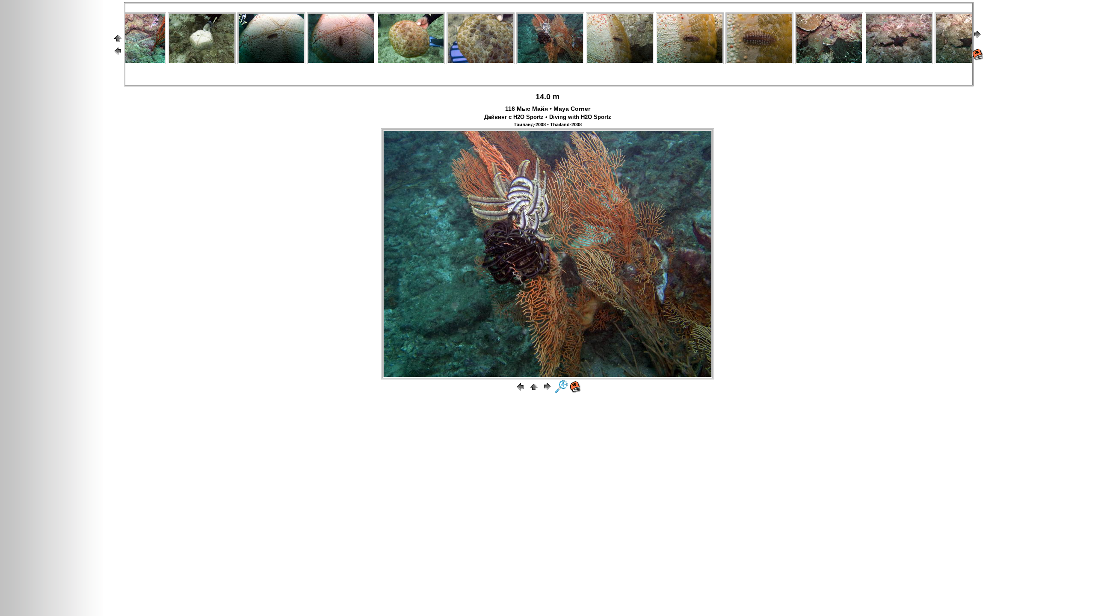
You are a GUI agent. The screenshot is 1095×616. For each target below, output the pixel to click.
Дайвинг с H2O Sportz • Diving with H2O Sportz (547, 117)
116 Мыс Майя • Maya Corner (547, 108)
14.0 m (547, 96)
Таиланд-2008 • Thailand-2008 (548, 124)
